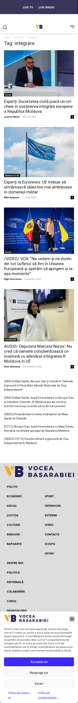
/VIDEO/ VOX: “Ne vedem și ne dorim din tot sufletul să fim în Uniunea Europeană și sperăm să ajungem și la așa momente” (38, 266)
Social (8, 94)
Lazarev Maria (12, 116)
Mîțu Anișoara (11, 197)
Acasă (7, 37)
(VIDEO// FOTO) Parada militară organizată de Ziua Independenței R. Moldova (36, 441)
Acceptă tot (39, 662)
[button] (72, 619)
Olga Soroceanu (12, 278)
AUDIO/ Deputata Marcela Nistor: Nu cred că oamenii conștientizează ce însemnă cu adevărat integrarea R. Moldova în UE (38, 354)
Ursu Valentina (12, 366)
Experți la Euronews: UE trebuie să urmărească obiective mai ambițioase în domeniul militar (38, 187)
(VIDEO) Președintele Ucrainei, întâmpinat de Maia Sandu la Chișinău (36, 416)
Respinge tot (39, 673)
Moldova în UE (12, 175)
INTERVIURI (10, 339)
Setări (39, 684)
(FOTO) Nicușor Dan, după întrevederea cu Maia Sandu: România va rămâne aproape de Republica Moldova (39, 428)
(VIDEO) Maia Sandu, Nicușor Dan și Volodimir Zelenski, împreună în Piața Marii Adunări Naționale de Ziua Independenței (38, 385)
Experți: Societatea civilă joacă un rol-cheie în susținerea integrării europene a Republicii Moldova (38, 106)
